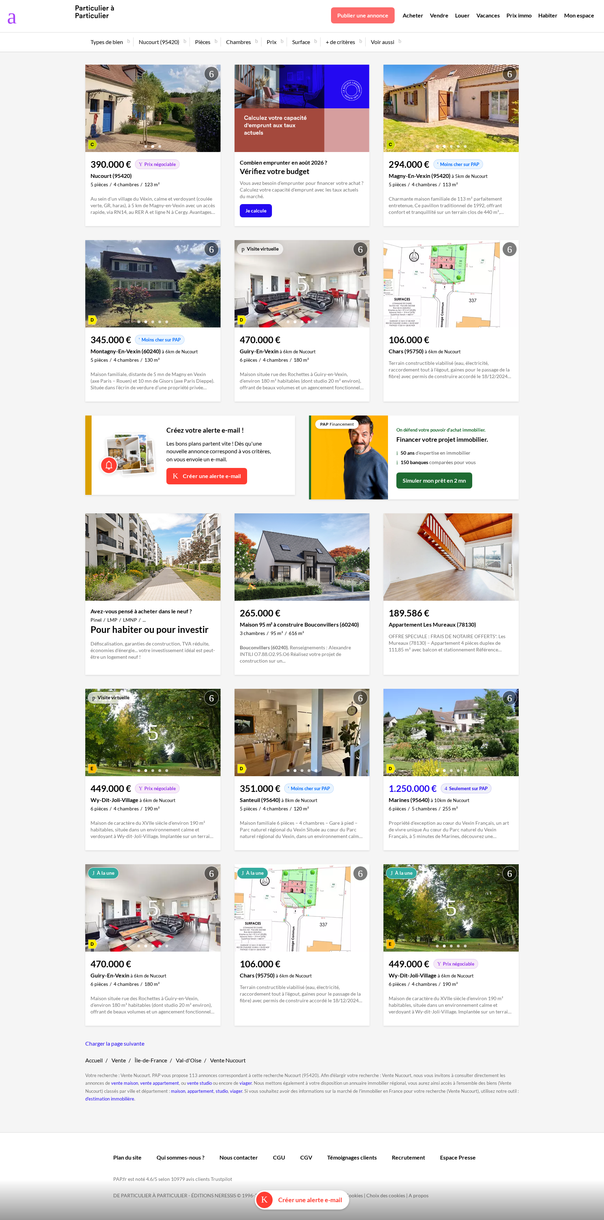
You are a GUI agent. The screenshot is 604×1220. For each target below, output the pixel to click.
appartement (200, 1091)
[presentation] (92, 110)
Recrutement (408, 1157)
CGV (306, 1157)
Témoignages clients (352, 1157)
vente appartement (159, 1083)
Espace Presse (458, 1157)
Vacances (488, 15)
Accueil (94, 1060)
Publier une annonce (362, 15)
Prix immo (519, 15)
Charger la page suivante (114, 1043)
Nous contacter (239, 1157)
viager (245, 1083)
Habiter (548, 15)
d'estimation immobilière (109, 1099)
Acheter (413, 15)
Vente (119, 1060)
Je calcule (255, 211)
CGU (279, 1157)
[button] (145, 144)
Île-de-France (151, 1060)
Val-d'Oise (188, 1060)
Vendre (439, 15)
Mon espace (579, 15)
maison (178, 1091)
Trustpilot (221, 1179)
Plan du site (127, 1157)
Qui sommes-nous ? (180, 1157)
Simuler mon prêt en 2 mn (434, 480)
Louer (462, 15)
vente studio (199, 1083)
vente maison (124, 1083)
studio (222, 1091)
